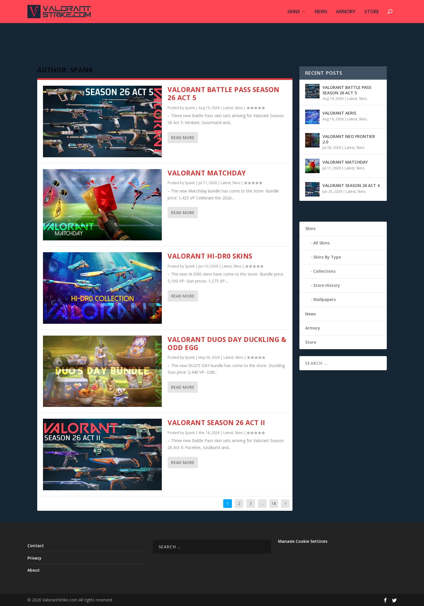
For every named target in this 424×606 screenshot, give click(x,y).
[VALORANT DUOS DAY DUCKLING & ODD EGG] (102, 371)
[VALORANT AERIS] (312, 117)
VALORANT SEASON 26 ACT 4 (351, 185)
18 (273, 503)
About (33, 570)
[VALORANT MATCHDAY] (102, 205)
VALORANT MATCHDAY (207, 172)
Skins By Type (327, 257)
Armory (346, 12)
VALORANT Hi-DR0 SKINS (210, 256)
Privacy (34, 558)
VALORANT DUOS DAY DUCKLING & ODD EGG (227, 343)
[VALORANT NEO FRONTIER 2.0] (312, 140)
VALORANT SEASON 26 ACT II (216, 422)
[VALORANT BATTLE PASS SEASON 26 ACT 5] (102, 121)
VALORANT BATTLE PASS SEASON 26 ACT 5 (223, 93)
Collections (324, 271)
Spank (190, 107)
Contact (35, 545)
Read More (182, 137)
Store (371, 12)
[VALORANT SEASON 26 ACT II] (102, 454)
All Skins (321, 243)
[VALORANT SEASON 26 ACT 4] (312, 189)
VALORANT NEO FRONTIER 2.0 (348, 139)
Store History (326, 285)
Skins (293, 12)
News (321, 12)
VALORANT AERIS (339, 113)
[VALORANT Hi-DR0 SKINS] (102, 288)
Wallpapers (324, 299)
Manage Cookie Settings (302, 541)
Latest (228, 107)
